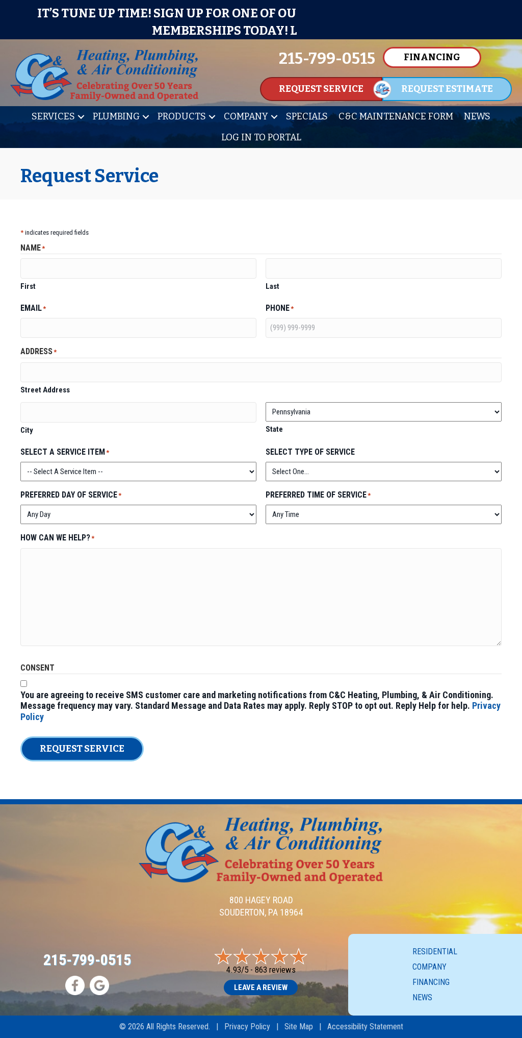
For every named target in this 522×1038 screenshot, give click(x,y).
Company (246, 116)
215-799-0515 (87, 960)
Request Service (82, 748)
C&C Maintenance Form (395, 116)
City (26, 430)
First (28, 286)
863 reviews (275, 970)
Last (272, 286)
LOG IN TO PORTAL (261, 137)
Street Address (45, 389)
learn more (330, 30)
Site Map (298, 1026)
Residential (434, 951)
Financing (431, 982)
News (477, 116)
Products (182, 116)
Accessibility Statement (365, 1026)
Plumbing (116, 116)
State (274, 429)
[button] (81, 116)
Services (53, 116)
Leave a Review (261, 987)
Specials (307, 116)
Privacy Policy (247, 1026)
